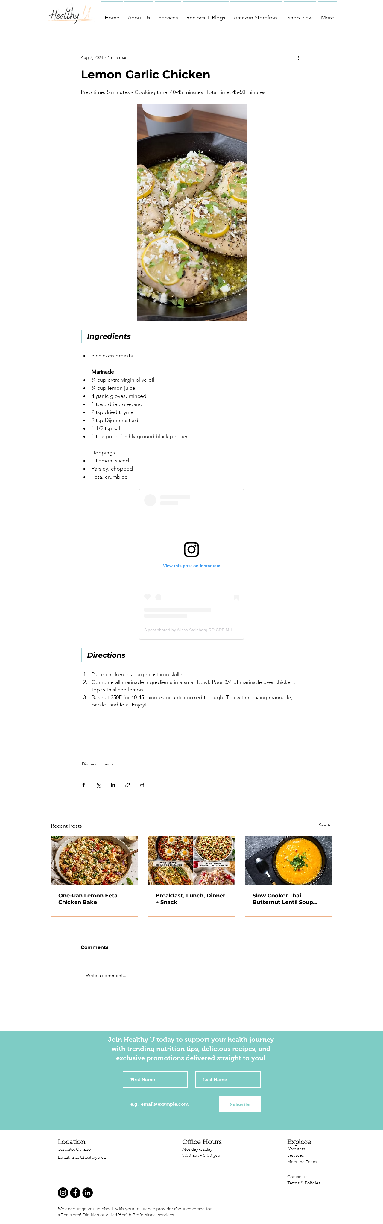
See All (325, 825)
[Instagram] (63, 1192)
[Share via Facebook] (83, 785)
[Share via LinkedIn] (113, 785)
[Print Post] (142, 785)
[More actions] (298, 57)
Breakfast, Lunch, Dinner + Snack (190, 899)
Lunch (107, 764)
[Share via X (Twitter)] (98, 785)
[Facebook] (75, 1192)
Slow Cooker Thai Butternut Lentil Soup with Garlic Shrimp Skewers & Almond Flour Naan (287, 899)
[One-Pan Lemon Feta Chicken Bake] (94, 860)
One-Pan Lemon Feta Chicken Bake (88, 899)
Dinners (89, 764)
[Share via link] (127, 785)
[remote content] (191, 564)
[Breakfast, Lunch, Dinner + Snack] (191, 860)
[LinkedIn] (87, 1192)
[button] (139, 14)
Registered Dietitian (80, 1215)
